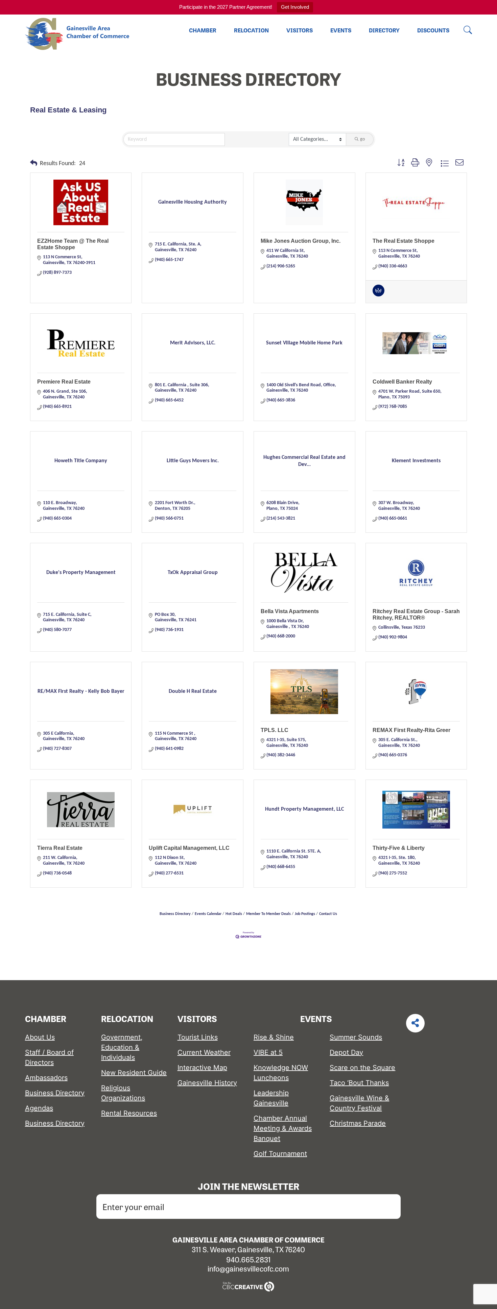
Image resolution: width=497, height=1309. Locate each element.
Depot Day (346, 1052)
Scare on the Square (362, 1068)
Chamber (202, 30)
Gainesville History (207, 1083)
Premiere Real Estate (64, 382)
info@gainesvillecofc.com (248, 1268)
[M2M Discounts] (378, 295)
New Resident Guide (134, 1073)
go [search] (362, 139)
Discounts (433, 30)
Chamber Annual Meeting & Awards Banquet (283, 1128)
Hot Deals (234, 914)
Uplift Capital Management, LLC (189, 848)
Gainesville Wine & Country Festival (359, 1103)
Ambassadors (46, 1078)
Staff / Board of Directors (49, 1057)
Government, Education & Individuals (122, 1047)
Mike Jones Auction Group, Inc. (300, 241)
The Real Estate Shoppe (403, 241)
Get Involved (295, 7)
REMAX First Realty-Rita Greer (411, 730)
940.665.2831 (248, 1259)
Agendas (39, 1108)
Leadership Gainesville (271, 1098)
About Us (40, 1037)
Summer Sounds (356, 1037)
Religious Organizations (123, 1093)
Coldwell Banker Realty (402, 382)
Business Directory (175, 914)
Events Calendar (208, 914)
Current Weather (204, 1052)
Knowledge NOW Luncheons (281, 1073)
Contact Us (328, 914)
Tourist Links (198, 1037)
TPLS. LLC (274, 730)
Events (340, 30)
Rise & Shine (274, 1037)
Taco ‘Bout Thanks (359, 1083)
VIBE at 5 (268, 1052)
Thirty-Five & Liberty (399, 848)
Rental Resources (129, 1113)
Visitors (299, 30)
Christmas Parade (358, 1123)
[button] (33, 163)
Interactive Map (202, 1068)
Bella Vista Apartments (290, 611)
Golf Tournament (280, 1154)
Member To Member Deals (268, 914)
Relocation (251, 30)
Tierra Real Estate (59, 848)
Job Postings (305, 914)
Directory (384, 30)
